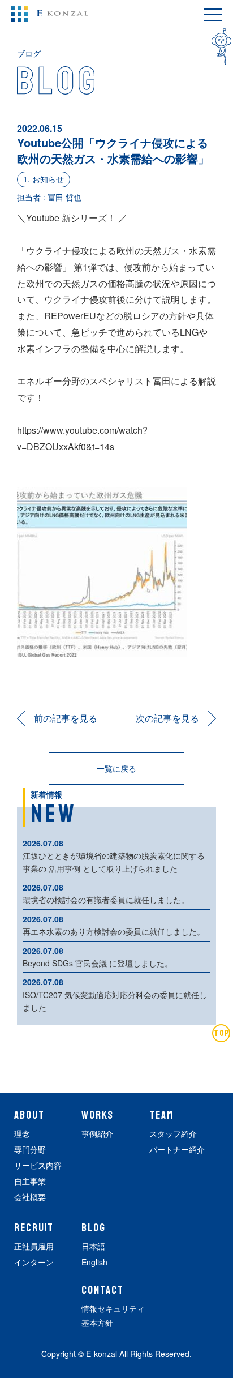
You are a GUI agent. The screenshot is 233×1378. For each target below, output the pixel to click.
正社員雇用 (34, 1246)
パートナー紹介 (177, 1149)
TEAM (161, 1115)
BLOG (93, 1228)
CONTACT (102, 1290)
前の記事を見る (65, 718)
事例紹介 (97, 1133)
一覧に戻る (116, 768)
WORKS (97, 1115)
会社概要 (30, 1196)
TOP (222, 1033)
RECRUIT (34, 1228)
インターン (34, 1262)
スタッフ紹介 (173, 1133)
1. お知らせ (43, 179)
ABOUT (29, 1115)
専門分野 (30, 1149)
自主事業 (30, 1181)
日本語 (93, 1246)
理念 (22, 1133)
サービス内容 (38, 1165)
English (94, 1262)
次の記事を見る (167, 718)
